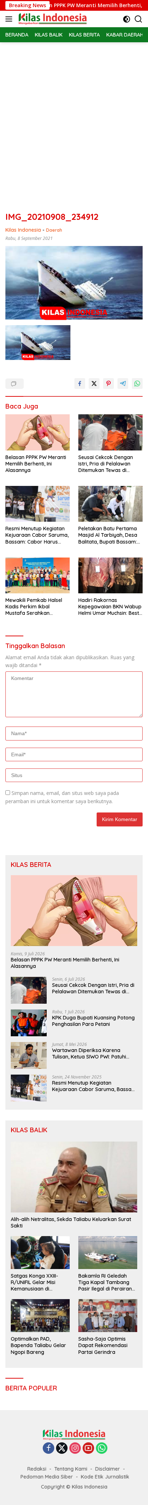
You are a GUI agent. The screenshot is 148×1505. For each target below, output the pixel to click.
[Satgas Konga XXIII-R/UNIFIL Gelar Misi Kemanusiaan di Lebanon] (40, 1252)
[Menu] (10, 19)
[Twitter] (62, 1448)
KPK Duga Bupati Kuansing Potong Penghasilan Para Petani (93, 1020)
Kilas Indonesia (23, 230)
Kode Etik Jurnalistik (105, 1476)
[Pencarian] (138, 19)
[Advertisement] (74, 119)
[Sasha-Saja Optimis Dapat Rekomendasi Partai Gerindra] (107, 1315)
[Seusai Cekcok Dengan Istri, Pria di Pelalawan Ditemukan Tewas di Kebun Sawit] (110, 432)
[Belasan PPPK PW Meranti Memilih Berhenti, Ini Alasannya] (37, 432)
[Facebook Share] (79, 383)
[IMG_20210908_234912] (37, 342)
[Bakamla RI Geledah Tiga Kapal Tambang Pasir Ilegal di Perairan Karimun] (107, 1252)
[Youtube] (88, 1448)
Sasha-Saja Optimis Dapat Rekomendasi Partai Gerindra (103, 1345)
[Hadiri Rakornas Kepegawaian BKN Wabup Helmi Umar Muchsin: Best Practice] (110, 575)
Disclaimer (107, 1469)
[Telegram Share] (122, 383)
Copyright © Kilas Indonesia (74, 1487)
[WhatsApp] (101, 1448)
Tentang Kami (70, 1469)
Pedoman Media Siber (46, 1476)
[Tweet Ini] (94, 383)
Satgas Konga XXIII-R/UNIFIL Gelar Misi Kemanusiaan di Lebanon (34, 1282)
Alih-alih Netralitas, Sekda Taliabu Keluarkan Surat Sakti (71, 1222)
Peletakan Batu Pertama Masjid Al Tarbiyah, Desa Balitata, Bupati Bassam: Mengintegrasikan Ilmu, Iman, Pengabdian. (107, 535)
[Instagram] (75, 1448)
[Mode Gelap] (126, 19)
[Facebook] (48, 1448)
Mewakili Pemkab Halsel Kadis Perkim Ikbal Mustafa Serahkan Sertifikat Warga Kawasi (34, 607)
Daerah (54, 230)
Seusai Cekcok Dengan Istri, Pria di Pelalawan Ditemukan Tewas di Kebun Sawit (105, 464)
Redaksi (36, 1469)
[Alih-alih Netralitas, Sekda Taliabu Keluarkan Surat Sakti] (74, 1177)
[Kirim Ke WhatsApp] (137, 383)
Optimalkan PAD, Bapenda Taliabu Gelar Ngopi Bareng (38, 1345)
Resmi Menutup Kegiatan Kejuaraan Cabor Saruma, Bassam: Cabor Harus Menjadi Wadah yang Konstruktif (37, 535)
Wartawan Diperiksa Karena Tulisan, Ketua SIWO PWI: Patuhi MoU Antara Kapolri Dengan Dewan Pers (94, 1053)
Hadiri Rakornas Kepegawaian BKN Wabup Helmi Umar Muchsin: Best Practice (110, 607)
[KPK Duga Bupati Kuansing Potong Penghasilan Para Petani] (29, 1022)
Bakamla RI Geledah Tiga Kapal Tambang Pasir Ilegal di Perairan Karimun (105, 1282)
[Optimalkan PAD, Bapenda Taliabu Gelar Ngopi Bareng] (40, 1315)
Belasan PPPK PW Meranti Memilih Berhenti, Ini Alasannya (35, 463)
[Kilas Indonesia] (52, 19)
